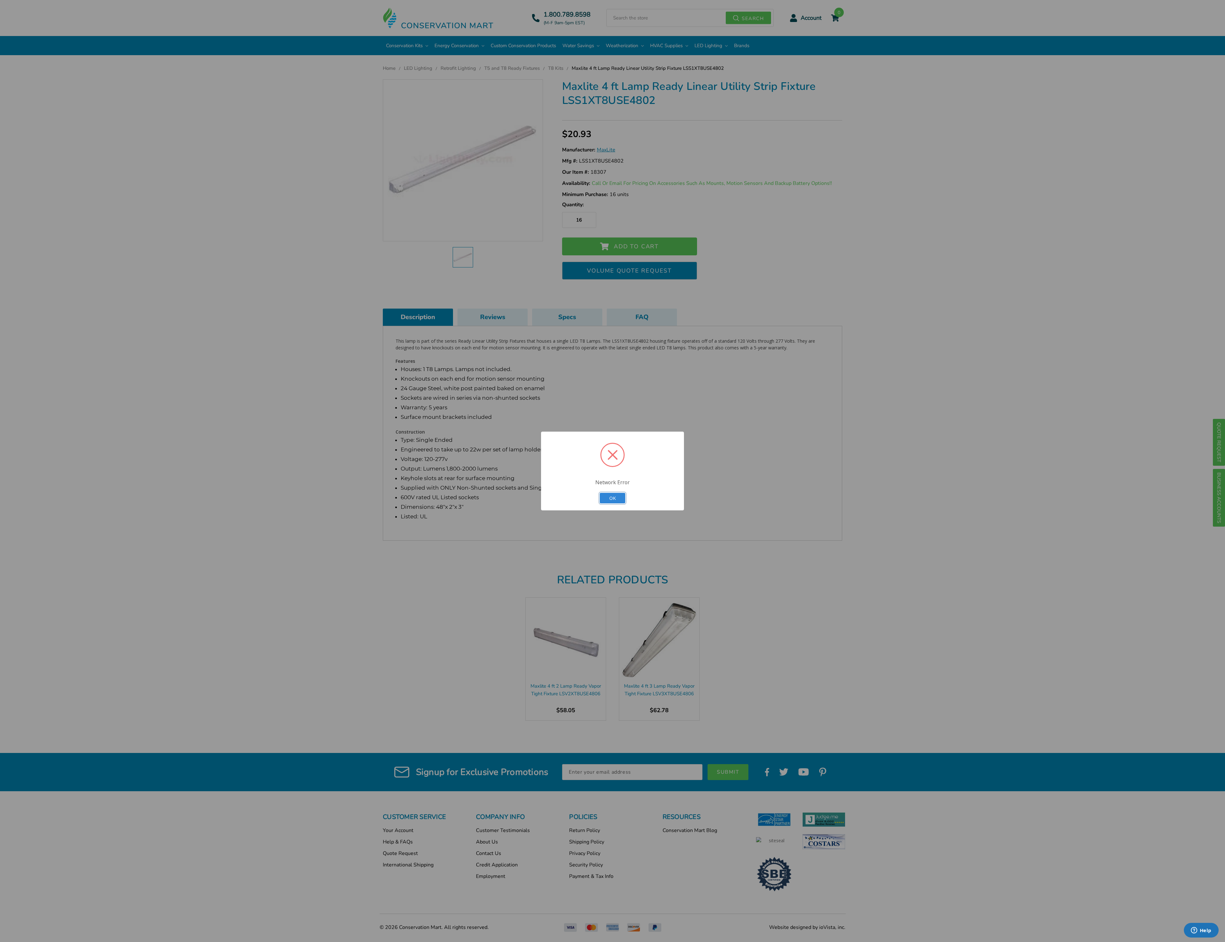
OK (612, 498)
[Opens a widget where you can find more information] (1201, 931)
